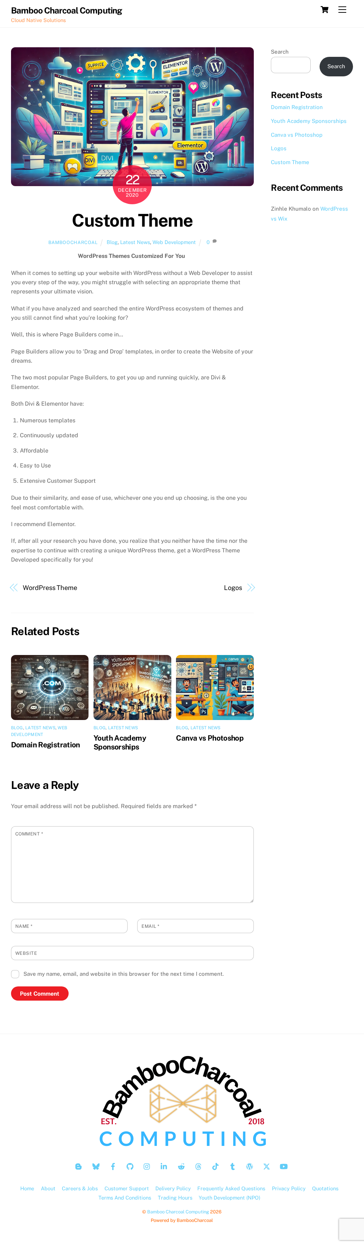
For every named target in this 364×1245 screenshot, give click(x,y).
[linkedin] (164, 1166)
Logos (233, 587)
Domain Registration (45, 744)
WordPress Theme (50, 587)
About (48, 1188)
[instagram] (147, 1166)
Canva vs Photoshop (209, 738)
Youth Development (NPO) (229, 1198)
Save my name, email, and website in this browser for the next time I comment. (123, 974)
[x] (266, 1166)
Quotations (325, 1188)
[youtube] (284, 1166)
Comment (29, 834)
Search (280, 52)
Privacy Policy (289, 1188)
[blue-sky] (96, 1166)
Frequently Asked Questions (231, 1188)
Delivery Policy (173, 1188)
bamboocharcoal (73, 242)
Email (150, 926)
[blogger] (79, 1166)
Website (26, 953)
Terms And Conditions (124, 1198)
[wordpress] (249, 1166)
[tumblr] (232, 1166)
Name (24, 926)
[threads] (198, 1166)
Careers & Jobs (80, 1188)
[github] (130, 1166)
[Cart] (324, 9)
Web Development (174, 242)
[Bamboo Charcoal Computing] (182, 1148)
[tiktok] (215, 1166)
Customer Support (127, 1188)
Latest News (135, 242)
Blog (112, 242)
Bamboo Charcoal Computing (178, 1211)
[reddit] (181, 1166)
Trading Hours (175, 1198)
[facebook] (113, 1166)
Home (27, 1188)
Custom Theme (132, 220)
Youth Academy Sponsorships (119, 742)
